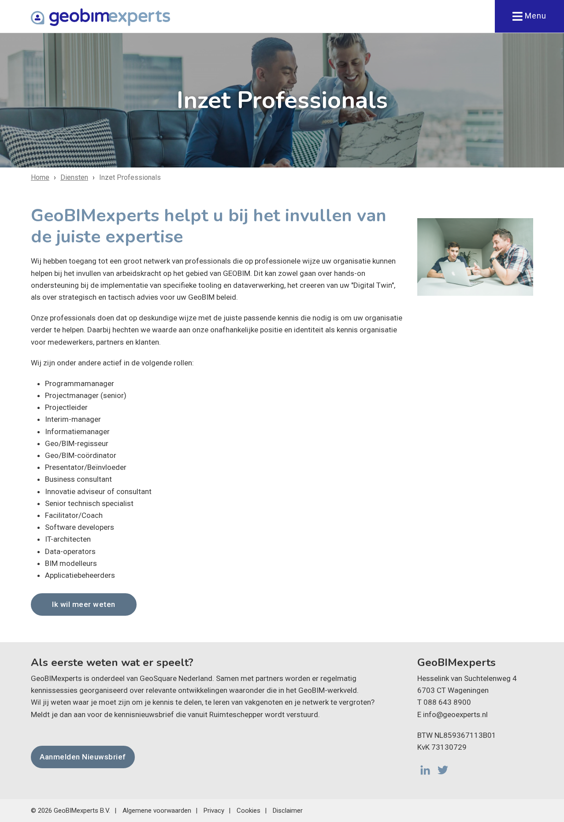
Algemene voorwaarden (156, 811)
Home (40, 177)
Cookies (248, 811)
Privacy (214, 811)
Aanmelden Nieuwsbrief (83, 756)
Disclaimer (288, 811)
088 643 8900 (447, 702)
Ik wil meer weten (83, 604)
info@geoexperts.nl (455, 714)
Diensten (74, 177)
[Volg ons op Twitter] (443, 770)
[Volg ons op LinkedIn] (425, 770)
